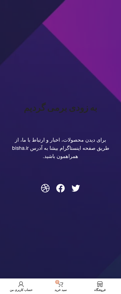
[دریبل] (45, 188)
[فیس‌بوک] (60, 188)
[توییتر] (76, 188)
